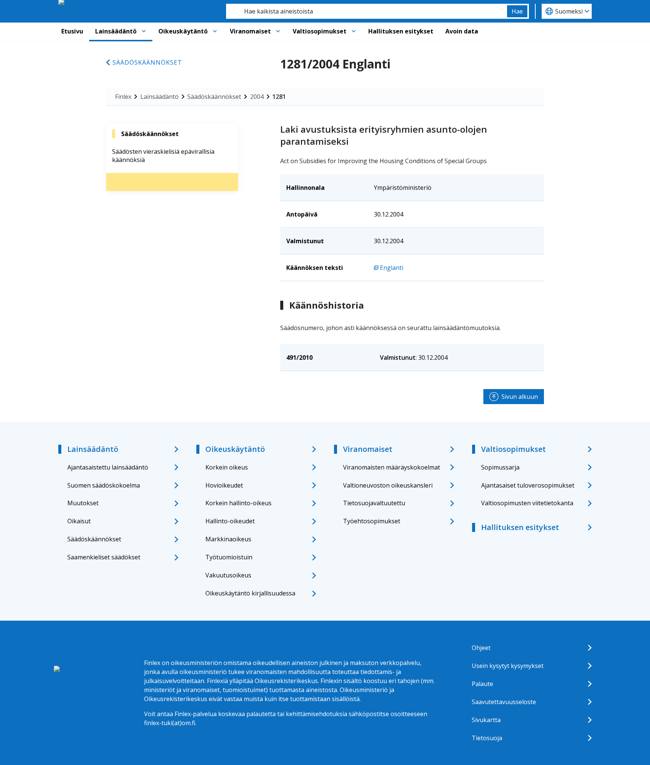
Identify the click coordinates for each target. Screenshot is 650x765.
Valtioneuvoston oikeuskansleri (388, 485)
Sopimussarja (500, 467)
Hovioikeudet (224, 485)
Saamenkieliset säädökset (103, 557)
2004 (257, 96)
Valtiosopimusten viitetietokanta (527, 503)
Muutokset (83, 503)
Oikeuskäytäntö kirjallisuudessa (250, 593)
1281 (279, 96)
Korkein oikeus (226, 467)
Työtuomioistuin (228, 557)
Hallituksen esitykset (400, 31)
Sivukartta (486, 720)
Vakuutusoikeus (228, 575)
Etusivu (72, 31)
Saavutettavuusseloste (504, 702)
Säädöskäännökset (147, 62)
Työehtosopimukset (371, 521)
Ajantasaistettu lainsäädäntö (107, 467)
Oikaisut (79, 521)
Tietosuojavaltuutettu (374, 503)
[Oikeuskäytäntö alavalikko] (214, 31)
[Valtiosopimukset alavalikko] (353, 31)
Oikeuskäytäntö (183, 31)
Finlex (123, 96)
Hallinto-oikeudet (230, 521)
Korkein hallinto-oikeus (238, 503)
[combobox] (366, 11)
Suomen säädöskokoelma (103, 485)
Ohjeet (481, 648)
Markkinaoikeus (228, 539)
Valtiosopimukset (319, 31)
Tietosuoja (487, 738)
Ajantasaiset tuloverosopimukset (527, 485)
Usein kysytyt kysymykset (508, 666)
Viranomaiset (250, 31)
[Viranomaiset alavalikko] (278, 31)
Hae (517, 11)
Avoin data (461, 31)
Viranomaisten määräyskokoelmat (391, 467)
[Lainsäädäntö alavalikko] (143, 31)
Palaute (482, 684)
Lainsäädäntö (116, 31)
